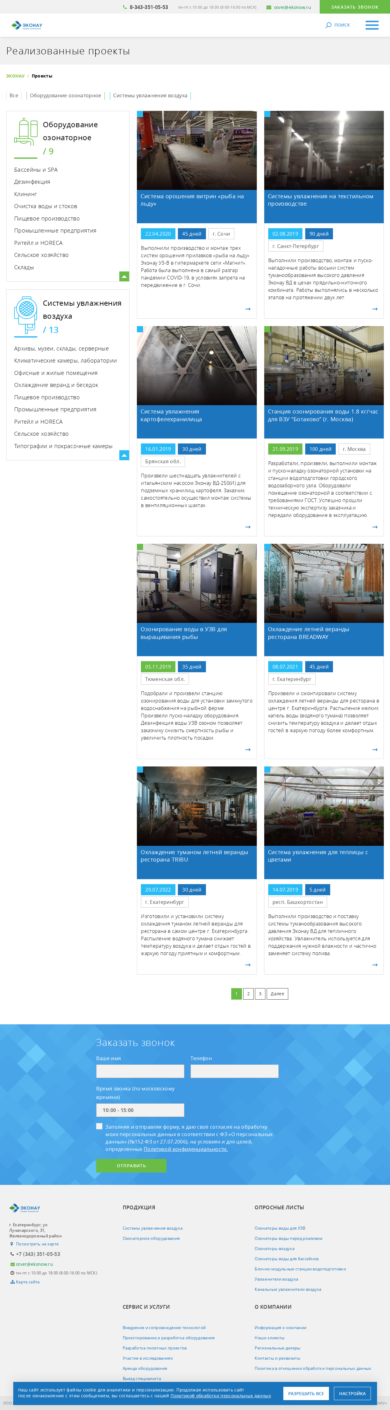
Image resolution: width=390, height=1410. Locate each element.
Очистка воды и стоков (45, 206)
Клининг (25, 194)
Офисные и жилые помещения (56, 372)
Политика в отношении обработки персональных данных (313, 1368)
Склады (24, 267)
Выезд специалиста (142, 1378)
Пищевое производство (47, 218)
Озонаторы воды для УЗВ (280, 1228)
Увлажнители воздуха (276, 1279)
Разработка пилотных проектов (155, 1347)
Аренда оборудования (145, 1368)
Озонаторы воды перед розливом (289, 1238)
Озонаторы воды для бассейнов (286, 1258)
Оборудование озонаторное (65, 95)
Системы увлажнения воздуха (150, 95)
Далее (277, 994)
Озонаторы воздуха (274, 1248)
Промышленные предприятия (55, 230)
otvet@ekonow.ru (292, 7)
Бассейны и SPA (36, 169)
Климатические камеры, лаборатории (65, 360)
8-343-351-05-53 (149, 7)
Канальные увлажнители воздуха (288, 1289)
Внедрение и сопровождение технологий (164, 1327)
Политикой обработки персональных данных (220, 1396)
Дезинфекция (32, 181)
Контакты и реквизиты (277, 1358)
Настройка (352, 1393)
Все (14, 95)
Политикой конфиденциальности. (186, 1149)
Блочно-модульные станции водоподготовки (300, 1268)
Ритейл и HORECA (38, 242)
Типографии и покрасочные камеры (63, 446)
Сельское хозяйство (41, 254)
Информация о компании (280, 1327)
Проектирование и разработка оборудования (169, 1337)
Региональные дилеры (277, 1347)
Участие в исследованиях (148, 1358)
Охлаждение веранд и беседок (56, 384)
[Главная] (26, 25)
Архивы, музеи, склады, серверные (61, 348)
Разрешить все (306, 1393)
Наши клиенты (270, 1337)
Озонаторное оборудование (151, 1238)
